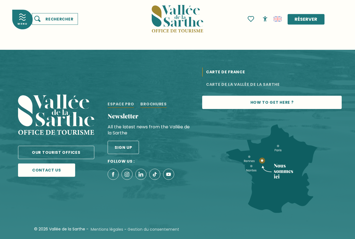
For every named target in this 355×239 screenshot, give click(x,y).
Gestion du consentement (153, 229)
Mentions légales (107, 229)
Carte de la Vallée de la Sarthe (243, 84)
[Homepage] (177, 15)
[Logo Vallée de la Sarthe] (56, 116)
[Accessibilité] (265, 18)
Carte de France (225, 72)
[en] (277, 19)
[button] (55, 19)
